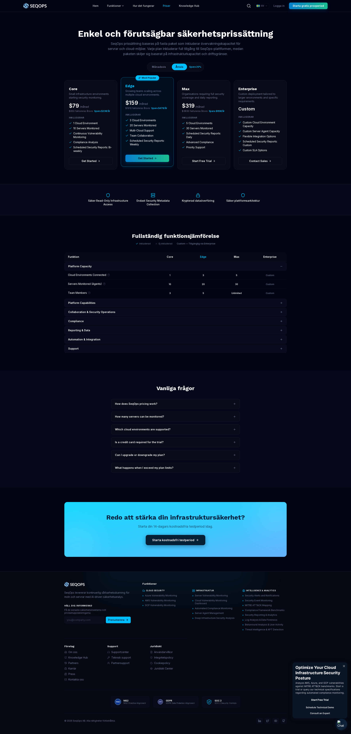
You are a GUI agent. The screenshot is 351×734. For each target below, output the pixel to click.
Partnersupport (120, 663)
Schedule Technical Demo (320, 707)
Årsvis (179, 66)
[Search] (248, 6)
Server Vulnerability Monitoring (211, 595)
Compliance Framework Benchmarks (264, 610)
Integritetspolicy (163, 657)
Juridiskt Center (163, 668)
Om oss (72, 652)
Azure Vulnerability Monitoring (161, 595)
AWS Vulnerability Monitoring (160, 600)
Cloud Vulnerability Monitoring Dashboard (211, 602)
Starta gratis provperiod (308, 5)
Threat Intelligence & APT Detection (264, 629)
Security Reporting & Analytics (261, 615)
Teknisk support (121, 657)
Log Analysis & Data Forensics (261, 619)
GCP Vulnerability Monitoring (160, 605)
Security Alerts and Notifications (262, 595)
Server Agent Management (209, 613)
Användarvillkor (163, 652)
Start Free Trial (202, 161)
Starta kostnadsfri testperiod (173, 540)
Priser (166, 5)
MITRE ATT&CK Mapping (258, 605)
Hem (95, 5)
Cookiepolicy (162, 663)
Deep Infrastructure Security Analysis (215, 618)
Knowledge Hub (189, 5)
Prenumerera (116, 619)
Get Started (89, 161)
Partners (73, 663)
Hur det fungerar (143, 5)
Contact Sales (258, 161)
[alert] (319, 690)
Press (71, 673)
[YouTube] (276, 721)
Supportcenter (120, 652)
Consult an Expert (320, 713)
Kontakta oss (76, 679)
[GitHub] (284, 721)
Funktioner (114, 5)
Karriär (72, 668)
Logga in (279, 5)
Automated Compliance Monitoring (213, 608)
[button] (341, 724)
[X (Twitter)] (268, 721)
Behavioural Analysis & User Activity (264, 624)
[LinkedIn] (260, 721)
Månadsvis (159, 66)
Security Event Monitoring (258, 600)
